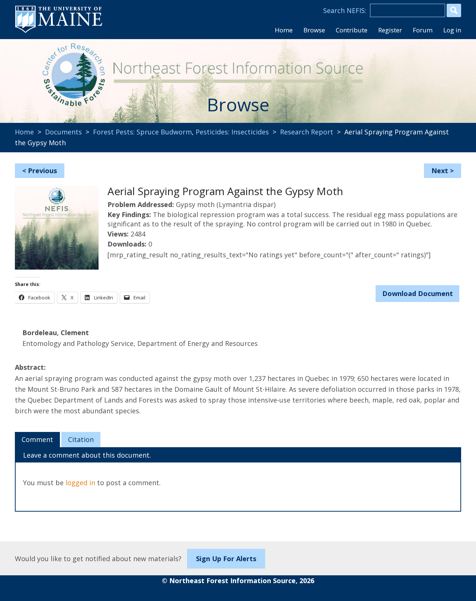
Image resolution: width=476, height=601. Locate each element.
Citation (81, 439)
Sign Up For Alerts (226, 558)
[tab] (37, 440)
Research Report (306, 131)
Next (439, 170)
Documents (63, 131)
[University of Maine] (59, 32)
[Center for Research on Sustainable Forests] (65, 76)
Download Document (417, 293)
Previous (42, 170)
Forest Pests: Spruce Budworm (142, 131)
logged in (80, 482)
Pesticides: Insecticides (232, 131)
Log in (452, 30)
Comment (37, 439)
